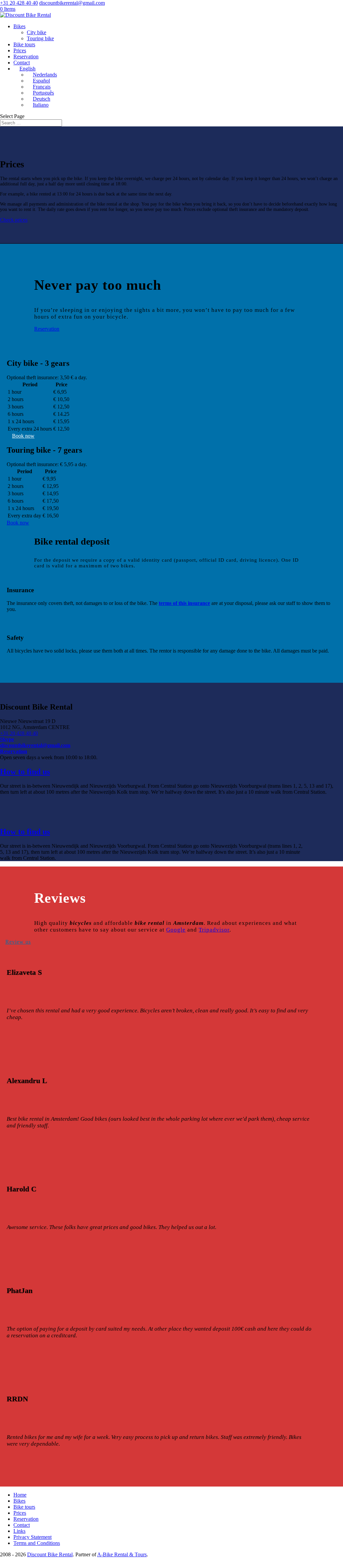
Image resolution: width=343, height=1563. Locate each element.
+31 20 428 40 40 (19, 733)
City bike (36, 32)
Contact (21, 62)
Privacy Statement (32, 1537)
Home (19, 1495)
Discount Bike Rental (50, 1554)
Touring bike (40, 38)
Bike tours (24, 44)
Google (176, 930)
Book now (23, 436)
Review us (18, 942)
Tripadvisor (214, 930)
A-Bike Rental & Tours (122, 1554)
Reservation (26, 56)
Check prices (13, 220)
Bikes (19, 26)
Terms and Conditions (36, 1543)
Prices (19, 50)
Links (19, 1531)
